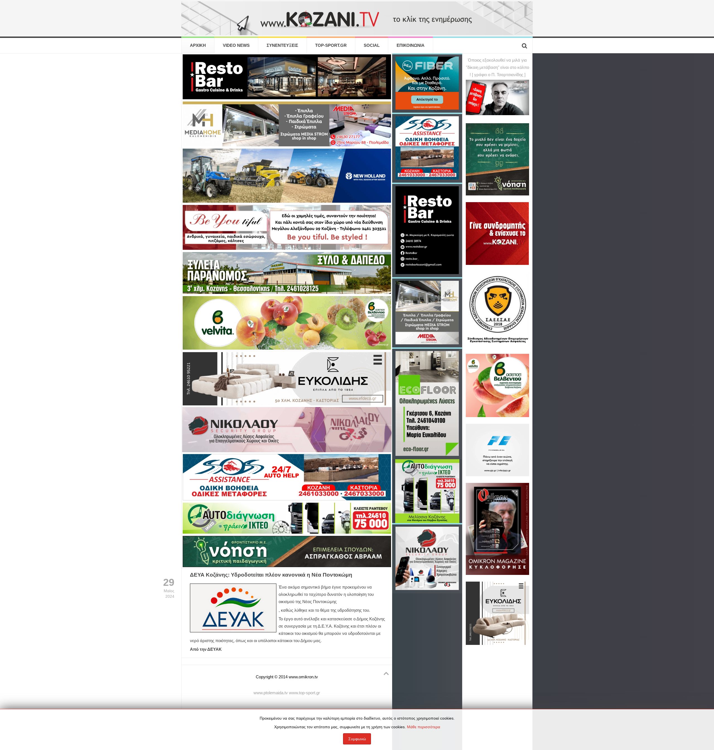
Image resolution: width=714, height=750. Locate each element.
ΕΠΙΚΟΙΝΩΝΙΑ (410, 45)
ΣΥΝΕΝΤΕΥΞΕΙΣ (282, 45)
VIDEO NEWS (236, 45)
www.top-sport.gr (304, 693)
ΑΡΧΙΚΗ (198, 45)
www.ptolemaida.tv (271, 693)
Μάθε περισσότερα (423, 727)
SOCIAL (372, 45)
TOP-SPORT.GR (331, 45)
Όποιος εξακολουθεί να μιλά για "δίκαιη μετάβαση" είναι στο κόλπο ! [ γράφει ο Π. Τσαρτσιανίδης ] (497, 67)
